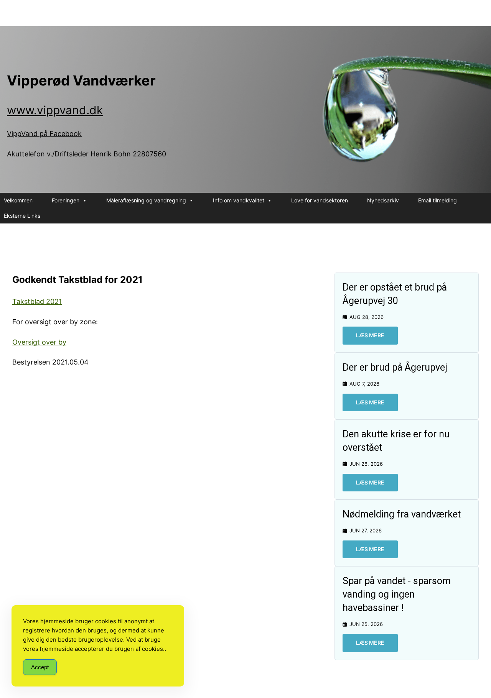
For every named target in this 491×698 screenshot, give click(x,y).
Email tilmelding (437, 200)
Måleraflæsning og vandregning (146, 200)
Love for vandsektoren (319, 200)
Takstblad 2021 (37, 301)
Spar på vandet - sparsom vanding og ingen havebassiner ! (397, 594)
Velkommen (18, 200)
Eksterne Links (22, 215)
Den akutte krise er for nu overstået (396, 441)
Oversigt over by (39, 342)
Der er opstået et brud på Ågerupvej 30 (395, 294)
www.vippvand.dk (55, 110)
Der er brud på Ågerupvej (395, 367)
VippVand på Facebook (44, 134)
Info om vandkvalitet (238, 200)
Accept (40, 667)
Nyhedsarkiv (383, 200)
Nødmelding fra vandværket (402, 514)
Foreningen (65, 200)
